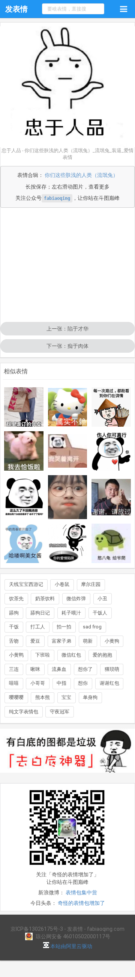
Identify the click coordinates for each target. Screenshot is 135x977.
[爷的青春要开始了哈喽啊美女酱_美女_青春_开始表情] (24, 543)
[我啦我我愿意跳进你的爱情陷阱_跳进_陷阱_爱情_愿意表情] (67, 543)
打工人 (37, 627)
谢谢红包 (109, 683)
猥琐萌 (112, 669)
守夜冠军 (59, 711)
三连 (14, 669)
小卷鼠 (62, 584)
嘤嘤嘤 (16, 697)
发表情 (16, 9)
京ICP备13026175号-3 (36, 929)
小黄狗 (112, 641)
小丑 (102, 598)
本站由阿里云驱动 (70, 946)
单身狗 (90, 697)
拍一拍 (64, 627)
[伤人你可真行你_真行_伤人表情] (111, 451)
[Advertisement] (67, 265)
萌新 (88, 641)
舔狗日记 (40, 613)
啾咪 (35, 669)
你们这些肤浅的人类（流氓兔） (81, 175)
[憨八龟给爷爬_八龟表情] (111, 543)
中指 (61, 683)
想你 (83, 683)
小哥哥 (37, 683)
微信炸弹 (76, 598)
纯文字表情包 (23, 711)
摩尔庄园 (90, 584)
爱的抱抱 (102, 655)
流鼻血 (59, 669)
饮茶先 (16, 598)
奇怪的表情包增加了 (81, 903)
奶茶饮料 (45, 598)
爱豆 (35, 641)
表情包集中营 (81, 892)
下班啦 (42, 655)
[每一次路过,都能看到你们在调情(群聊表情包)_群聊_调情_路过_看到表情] (111, 407)
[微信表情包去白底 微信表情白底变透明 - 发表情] (67, 776)
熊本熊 (42, 697)
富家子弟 (61, 641)
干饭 (14, 627)
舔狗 (14, 613)
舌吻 (14, 641)
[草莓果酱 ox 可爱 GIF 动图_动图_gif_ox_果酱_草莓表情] (67, 497)
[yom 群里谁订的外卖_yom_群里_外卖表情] (24, 407)
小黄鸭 (16, 655)
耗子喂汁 (71, 613)
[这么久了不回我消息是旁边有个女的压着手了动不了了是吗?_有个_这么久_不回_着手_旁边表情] (24, 497)
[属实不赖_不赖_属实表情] (67, 407)
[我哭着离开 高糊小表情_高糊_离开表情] (67, 451)
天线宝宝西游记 (26, 584)
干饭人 (100, 613)
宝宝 (66, 697)
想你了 (85, 669)
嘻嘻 (14, 683)
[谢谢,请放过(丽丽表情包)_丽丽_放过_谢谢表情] (111, 497)
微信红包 (71, 655)
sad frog (92, 627)
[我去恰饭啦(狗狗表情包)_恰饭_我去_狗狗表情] (24, 451)
